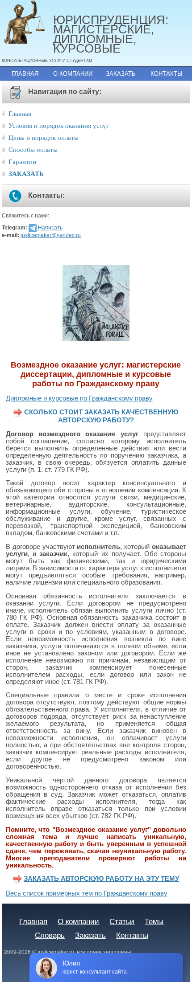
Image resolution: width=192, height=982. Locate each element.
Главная (25, 73)
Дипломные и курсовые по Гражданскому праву (79, 398)
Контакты (166, 73)
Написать (50, 228)
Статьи (121, 921)
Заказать (121, 73)
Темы (154, 921)
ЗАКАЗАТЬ (26, 173)
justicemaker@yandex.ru (51, 235)
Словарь (50, 935)
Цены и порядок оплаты (43, 137)
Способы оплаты (33, 149)
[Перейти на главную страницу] (27, 22)
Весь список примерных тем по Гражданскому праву (86, 893)
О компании (72, 73)
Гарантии (22, 161)
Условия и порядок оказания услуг (58, 125)
